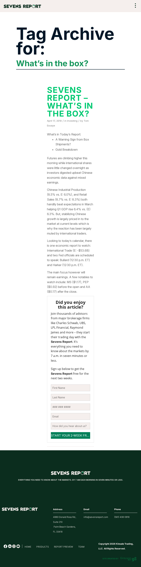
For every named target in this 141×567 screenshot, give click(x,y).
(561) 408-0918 (121, 517)
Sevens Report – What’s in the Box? (70, 102)
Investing (72, 120)
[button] (135, 6)
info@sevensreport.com (96, 517)
